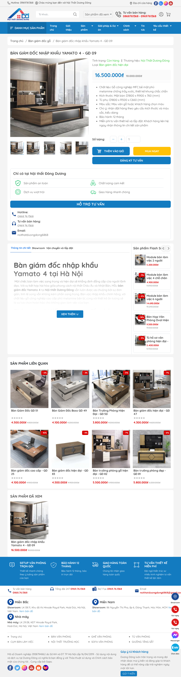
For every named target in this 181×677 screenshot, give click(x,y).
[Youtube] (171, 3)
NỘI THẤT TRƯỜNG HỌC (65, 641)
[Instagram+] (166, 3)
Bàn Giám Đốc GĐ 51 (24, 410)
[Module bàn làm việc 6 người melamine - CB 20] (140, 298)
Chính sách (126, 27)
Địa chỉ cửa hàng (142, 3)
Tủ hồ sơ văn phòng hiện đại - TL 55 (157, 339)
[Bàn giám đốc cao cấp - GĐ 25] (29, 449)
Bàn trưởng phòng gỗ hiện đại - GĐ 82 (110, 472)
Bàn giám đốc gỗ (39, 41)
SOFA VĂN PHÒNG (102, 641)
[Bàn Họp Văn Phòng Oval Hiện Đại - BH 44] (140, 319)
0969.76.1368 (25, 225)
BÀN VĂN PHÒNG (61, 636)
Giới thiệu (69, 27)
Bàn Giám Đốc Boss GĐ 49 (69, 410)
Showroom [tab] (38, 248)
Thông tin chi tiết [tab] (21, 247)
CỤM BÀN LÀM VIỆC (22, 641)
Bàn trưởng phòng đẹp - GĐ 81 (149, 472)
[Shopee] (38, 668)
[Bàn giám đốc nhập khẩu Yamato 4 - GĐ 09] (29, 520)
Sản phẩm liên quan (29, 363)
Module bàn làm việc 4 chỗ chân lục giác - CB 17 (157, 276)
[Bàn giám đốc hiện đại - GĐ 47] (152, 389)
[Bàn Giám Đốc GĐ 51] (29, 389)
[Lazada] (45, 668)
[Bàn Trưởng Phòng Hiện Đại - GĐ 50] (111, 389)
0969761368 (26, 2)
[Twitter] (17, 668)
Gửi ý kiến (128, 673)
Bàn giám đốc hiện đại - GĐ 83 (70, 472)
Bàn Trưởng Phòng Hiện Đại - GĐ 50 (109, 412)
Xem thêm (68, 314)
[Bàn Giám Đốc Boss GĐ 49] (70, 389)
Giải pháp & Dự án (107, 27)
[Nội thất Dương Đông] (18, 14)
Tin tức (143, 27)
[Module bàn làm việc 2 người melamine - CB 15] (140, 260)
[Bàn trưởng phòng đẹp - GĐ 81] (152, 449)
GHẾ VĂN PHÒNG (101, 636)
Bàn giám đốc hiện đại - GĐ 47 (151, 412)
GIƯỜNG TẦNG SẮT (143, 641)
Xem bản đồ (26, 611)
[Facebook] (156, 3)
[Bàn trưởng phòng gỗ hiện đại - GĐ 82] (111, 449)
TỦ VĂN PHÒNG (141, 636)
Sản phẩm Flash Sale (149, 248)
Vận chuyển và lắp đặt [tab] (59, 248)
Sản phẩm (84, 27)
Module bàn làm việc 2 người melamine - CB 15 (158, 259)
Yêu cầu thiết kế (160, 27)
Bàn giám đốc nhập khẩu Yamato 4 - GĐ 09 (28, 543)
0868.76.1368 (25, 216)
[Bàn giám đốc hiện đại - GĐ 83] (70, 449)
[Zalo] (161, 3)
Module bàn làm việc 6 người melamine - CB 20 (157, 297)
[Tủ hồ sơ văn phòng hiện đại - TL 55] (140, 340)
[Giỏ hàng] (169, 14)
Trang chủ (53, 27)
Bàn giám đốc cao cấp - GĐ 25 (29, 472)
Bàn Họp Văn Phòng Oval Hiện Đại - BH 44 (158, 318)
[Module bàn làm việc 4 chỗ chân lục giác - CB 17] (140, 277)
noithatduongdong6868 (32, 235)
